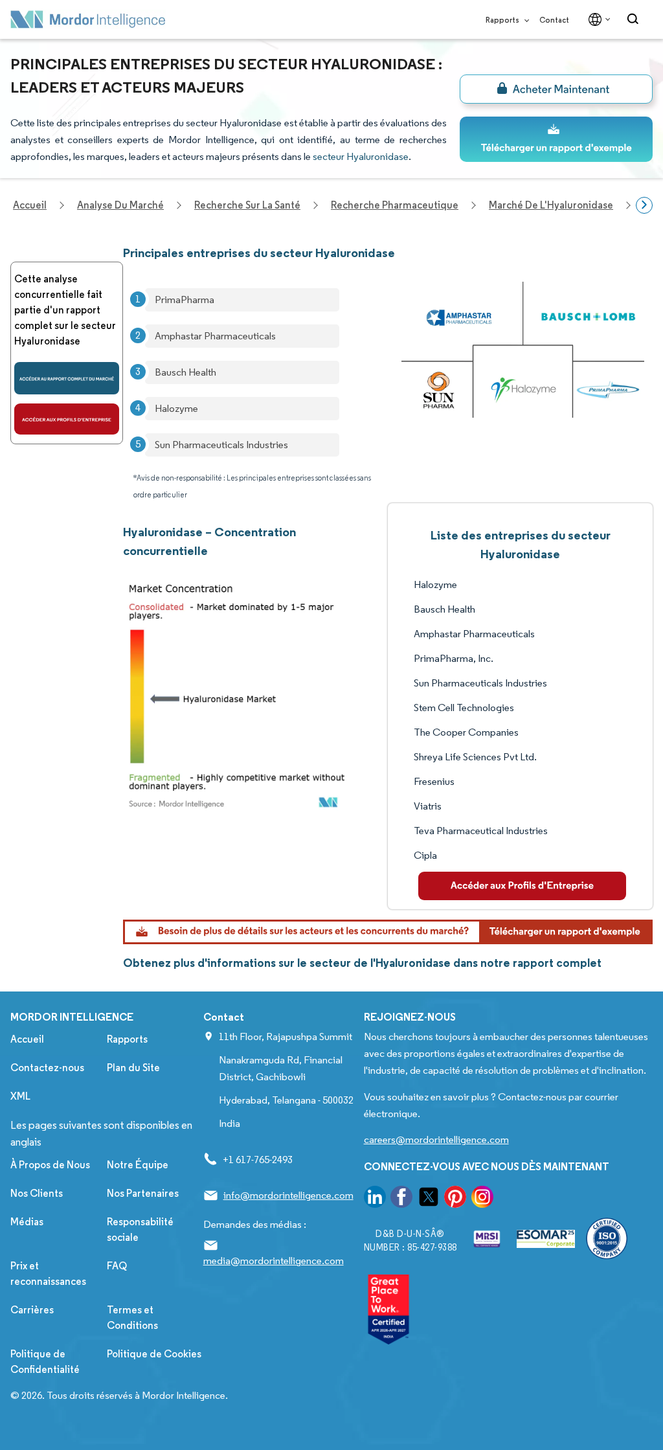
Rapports (503, 20)
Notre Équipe (137, 1165)
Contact (554, 20)
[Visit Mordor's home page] (88, 19)
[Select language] (597, 19)
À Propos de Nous (50, 1165)
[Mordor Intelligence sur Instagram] (482, 1199)
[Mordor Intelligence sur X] (429, 1199)
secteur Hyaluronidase (361, 156)
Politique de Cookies (154, 1354)
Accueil (27, 1039)
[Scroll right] (644, 205)
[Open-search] (635, 19)
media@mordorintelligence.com (273, 1260)
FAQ (117, 1266)
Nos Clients (36, 1193)
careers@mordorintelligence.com (436, 1139)
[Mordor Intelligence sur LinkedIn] (375, 1199)
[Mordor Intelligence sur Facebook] (401, 1199)
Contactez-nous (47, 1067)
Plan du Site (133, 1067)
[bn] (556, 89)
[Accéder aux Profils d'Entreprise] (66, 419)
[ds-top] (556, 139)
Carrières (32, 1310)
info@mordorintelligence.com (288, 1195)
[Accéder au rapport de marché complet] (66, 378)
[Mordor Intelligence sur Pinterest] (455, 1199)
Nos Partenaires (143, 1193)
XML (20, 1096)
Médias (26, 1222)
